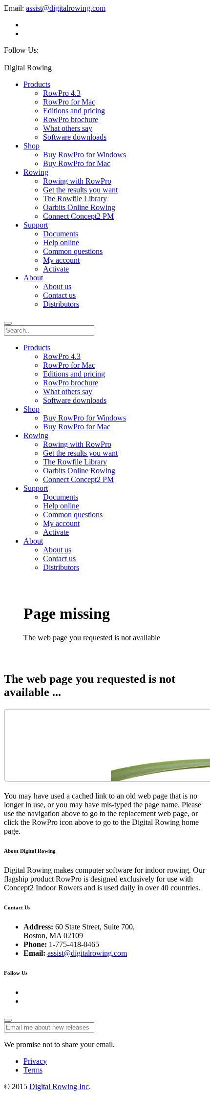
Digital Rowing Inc (59, 1086)
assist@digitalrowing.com (65, 8)
